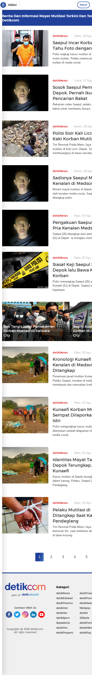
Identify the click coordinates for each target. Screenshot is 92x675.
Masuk (83, 4)
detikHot (61, 613)
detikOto (62, 627)
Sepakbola (63, 622)
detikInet (62, 608)
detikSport (63, 617)
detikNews (63, 593)
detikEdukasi (64, 598)
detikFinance (64, 603)
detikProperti (64, 632)
